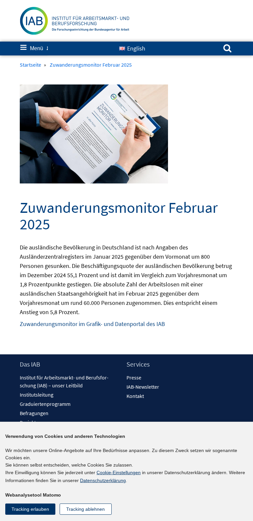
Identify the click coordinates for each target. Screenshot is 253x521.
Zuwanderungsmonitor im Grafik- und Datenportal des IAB (92, 324)
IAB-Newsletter (142, 386)
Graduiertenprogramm (45, 404)
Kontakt (135, 396)
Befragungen (34, 413)
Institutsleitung (36, 394)
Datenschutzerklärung (103, 480)
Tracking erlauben (30, 509)
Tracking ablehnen (85, 509)
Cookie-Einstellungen (119, 472)
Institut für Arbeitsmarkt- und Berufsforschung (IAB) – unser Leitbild (64, 381)
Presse (133, 377)
